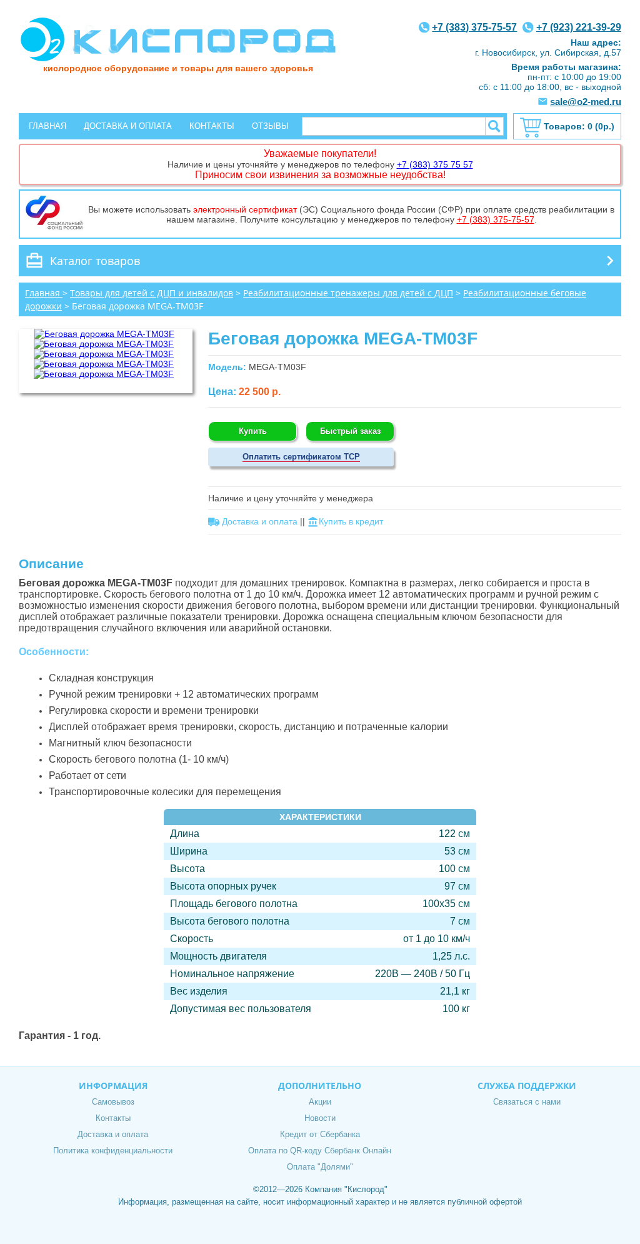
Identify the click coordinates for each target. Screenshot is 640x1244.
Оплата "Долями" (320, 1166)
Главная (47, 126)
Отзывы (270, 126)
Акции (320, 1101)
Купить (253, 431)
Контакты (211, 126)
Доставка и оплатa (259, 521)
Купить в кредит (351, 521)
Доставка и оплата (128, 126)
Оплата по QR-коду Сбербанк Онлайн (319, 1150)
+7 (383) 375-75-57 (474, 27)
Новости (320, 1118)
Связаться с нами (527, 1101)
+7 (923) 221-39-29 (578, 27)
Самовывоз (113, 1101)
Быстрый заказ (350, 431)
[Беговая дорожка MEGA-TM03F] (104, 334)
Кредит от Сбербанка (320, 1134)
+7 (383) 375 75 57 (435, 164)
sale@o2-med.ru (585, 101)
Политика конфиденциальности (112, 1150)
